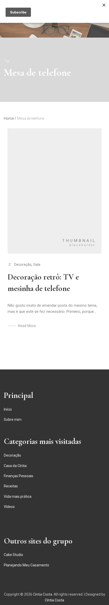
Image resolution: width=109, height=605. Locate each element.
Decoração (22, 264)
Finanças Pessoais (18, 476)
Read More (27, 325)
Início (8, 409)
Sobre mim (13, 419)
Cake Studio (13, 555)
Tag (6, 60)
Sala (36, 264)
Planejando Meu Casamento (26, 565)
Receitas (11, 486)
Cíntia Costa (42, 594)
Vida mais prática (17, 496)
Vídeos (9, 507)
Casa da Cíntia (15, 466)
